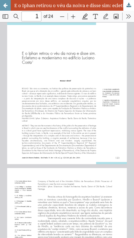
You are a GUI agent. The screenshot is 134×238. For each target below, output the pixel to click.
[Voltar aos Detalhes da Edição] (5, 5)
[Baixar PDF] (128, 5)
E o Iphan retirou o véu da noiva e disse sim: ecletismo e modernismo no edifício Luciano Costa (74, 5)
